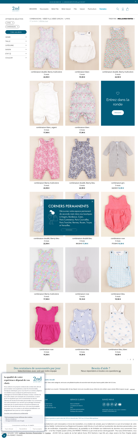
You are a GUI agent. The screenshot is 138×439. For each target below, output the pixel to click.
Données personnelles (77, 409)
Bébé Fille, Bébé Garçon (53, 19)
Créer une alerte (16, 32)
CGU (115, 409)
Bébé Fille (55, 9)
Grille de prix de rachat (45, 405)
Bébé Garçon (66, 9)
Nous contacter (75, 403)
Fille (75, 9)
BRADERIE (33, 9)
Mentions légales (107, 409)
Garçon (82, 9)
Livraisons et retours (76, 405)
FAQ (71, 407)
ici (120, 371)
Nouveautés (44, 9)
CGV (118, 409)
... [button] (132, 389)
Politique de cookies (76, 411)
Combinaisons (35, 19)
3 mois (67, 19)
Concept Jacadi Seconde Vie (47, 407)
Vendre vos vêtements (45, 403)
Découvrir (117, 113)
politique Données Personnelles (30, 433)
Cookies (123, 409)
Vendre (102, 9)
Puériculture (92, 9)
